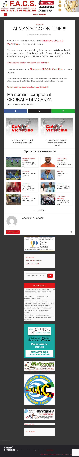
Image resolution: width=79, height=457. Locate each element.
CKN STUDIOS (50, 450)
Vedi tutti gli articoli (13, 232)
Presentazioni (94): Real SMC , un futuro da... (29, 164)
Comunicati (59, 454)
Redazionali (39, 25)
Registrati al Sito (29, 424)
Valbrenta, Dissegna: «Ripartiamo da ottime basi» (38, 308)
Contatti (66, 454)
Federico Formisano (45, 34)
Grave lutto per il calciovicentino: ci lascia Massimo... (28, 188)
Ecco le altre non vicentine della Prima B (64, 164)
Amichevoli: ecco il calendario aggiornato (36, 315)
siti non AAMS (30, 431)
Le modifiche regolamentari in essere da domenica (39, 303)
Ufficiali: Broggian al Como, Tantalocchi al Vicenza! (39, 289)
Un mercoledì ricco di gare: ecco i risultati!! (37, 305)
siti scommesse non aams (33, 260)
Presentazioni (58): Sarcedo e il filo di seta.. (63, 202)
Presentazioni (61, 196)
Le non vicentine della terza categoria (35, 301)
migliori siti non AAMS (32, 264)
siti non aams (30, 257)
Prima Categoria (61, 158)
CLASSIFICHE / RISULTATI (47, 454)
